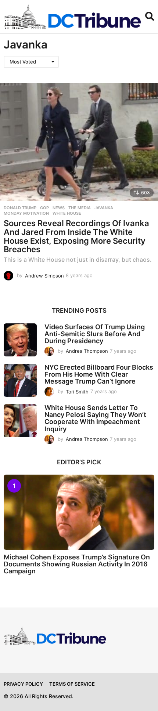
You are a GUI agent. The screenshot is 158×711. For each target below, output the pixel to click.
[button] (149, 16)
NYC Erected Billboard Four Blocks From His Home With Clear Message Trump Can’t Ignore (98, 374)
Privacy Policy (23, 684)
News (59, 208)
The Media (79, 208)
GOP (44, 208)
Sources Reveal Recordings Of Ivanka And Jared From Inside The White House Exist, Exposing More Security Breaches (76, 236)
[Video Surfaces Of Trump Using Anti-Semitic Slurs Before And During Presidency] (20, 339)
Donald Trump (20, 208)
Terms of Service (72, 684)
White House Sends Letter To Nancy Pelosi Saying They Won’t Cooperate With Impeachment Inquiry (95, 418)
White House (67, 213)
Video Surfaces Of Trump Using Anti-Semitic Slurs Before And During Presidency (94, 334)
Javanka (103, 208)
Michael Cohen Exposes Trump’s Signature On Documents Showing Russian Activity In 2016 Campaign (77, 564)
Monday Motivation (26, 213)
